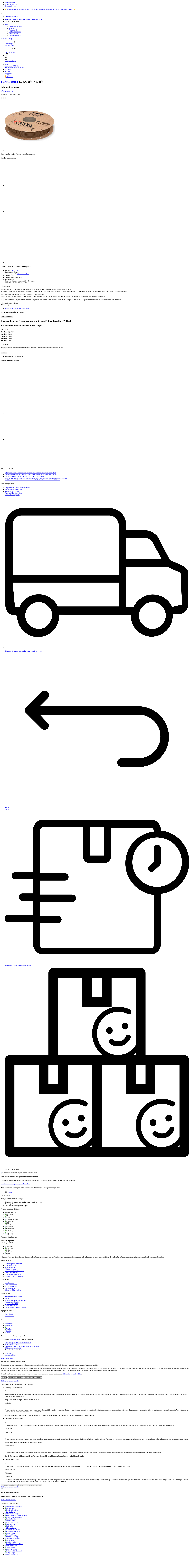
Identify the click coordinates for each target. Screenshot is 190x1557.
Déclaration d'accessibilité (13, 1348)
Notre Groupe (9, 1314)
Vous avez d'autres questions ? (14, 1276)
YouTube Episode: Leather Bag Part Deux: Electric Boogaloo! (24, 476)
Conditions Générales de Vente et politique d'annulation (22, 1346)
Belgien (14, 1508)
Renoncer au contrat (7, 1358)
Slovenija (15, 1537)
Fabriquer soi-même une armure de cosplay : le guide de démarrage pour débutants (30, 473)
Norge (13, 1553)
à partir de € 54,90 (23, 19)
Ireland (13, 1524)
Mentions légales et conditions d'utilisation (18, 1343)
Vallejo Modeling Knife (12, 495)
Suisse (13, 1547)
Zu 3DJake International (8, 1500)
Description (6, 286)
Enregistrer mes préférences (10, 1485)
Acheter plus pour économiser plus (15, 1300)
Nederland (16, 1529)
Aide (6, 24)
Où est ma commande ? (16, 26)
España (13, 1519)
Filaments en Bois (23, 274)
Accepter (4, 1377)
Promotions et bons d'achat (13, 1274)
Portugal (14, 1535)
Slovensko (16, 1538)
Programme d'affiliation (12, 1302)
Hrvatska (15, 1522)
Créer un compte (10, 52)
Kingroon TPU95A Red (12, 491)
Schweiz (14, 1545)
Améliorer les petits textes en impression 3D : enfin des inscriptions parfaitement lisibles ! (32, 480)
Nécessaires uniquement (16, 1377)
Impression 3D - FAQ (11, 1304)
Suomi (13, 1540)
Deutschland (18, 1517)
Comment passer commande (13, 1264)
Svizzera (14, 1549)
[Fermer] (1, 13)
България (16, 1513)
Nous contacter (13, 33)
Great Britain (19, 1544)
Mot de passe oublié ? (11, 1286)
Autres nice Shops (10, 1355)
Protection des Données (12, 1344)
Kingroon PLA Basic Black (13, 489)
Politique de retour (10, 1269)
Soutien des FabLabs (11, 1305)
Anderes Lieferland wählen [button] (9, 1503)
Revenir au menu (10, 2)
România (15, 1554)
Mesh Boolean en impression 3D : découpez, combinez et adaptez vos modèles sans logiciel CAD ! (36, 478)
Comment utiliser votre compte (14, 1271)
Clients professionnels (11, 1272)
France (13, 1521)
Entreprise (8, 1353)
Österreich (16, 1531)
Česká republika (22, 1515)
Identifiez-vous (9, 45)
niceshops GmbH (15, 1339)
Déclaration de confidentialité (72, 1374)
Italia (11, 1526)
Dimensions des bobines (10, 303)
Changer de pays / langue (20, 1336)
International (18, 1506)
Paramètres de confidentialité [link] (14, 1350)
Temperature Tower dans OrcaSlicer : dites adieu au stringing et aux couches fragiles (31, 474)
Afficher (4, 353)
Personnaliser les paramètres (33, 1377)
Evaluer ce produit (7, 316)
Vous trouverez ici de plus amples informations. (15, 1184)
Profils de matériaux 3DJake (13, 1297)
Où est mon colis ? (10, 1288)
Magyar (14, 1528)
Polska (13, 1533)
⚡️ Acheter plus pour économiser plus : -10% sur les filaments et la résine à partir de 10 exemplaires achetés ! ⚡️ (40, 9)
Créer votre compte (11, 1284)
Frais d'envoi (13, 30)
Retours (11, 28)
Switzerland (18, 1551)
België (13, 1512)
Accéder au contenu (11, 4)
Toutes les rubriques (15, 35)
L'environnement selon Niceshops (15, 1307)
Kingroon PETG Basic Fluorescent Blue (17, 488)
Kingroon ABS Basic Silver (13, 493)
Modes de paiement (15, 32)
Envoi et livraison (10, 1265)
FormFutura (9, 81)
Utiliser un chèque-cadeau (13, 1290)
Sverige (13, 1542)
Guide (7, 1298)
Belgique (15, 1510)
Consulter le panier (11, 6)
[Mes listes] (6, 55)
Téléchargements (7, 305)
